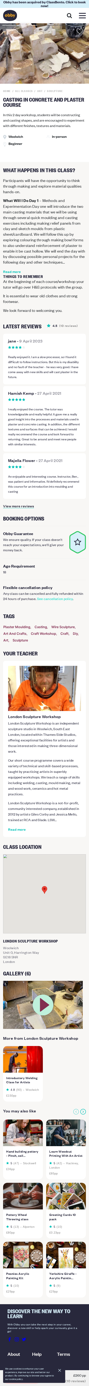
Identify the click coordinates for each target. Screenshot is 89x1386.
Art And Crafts (14, 633)
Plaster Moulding (16, 627)
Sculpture (20, 640)
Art (5, 640)
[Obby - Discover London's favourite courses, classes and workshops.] (10, 16)
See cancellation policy (55, 598)
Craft (64, 633)
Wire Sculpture (63, 627)
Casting (41, 627)
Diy (75, 633)
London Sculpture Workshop (34, 716)
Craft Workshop (43, 633)
